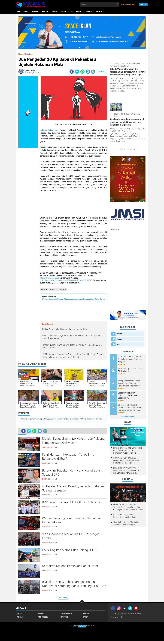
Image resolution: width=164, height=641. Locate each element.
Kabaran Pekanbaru (48, 130)
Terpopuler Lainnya (128, 416)
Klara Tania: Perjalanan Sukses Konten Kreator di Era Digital (126, 515)
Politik (45, 12)
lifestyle (64, 617)
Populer (143, 4)
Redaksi (124, 617)
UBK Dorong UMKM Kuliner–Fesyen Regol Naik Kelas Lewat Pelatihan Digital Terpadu (126, 460)
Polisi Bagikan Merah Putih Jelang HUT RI (70, 550)
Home (19, 12)
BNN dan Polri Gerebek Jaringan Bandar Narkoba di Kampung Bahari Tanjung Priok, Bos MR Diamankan (74, 586)
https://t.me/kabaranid (49, 278)
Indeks (26, 12)
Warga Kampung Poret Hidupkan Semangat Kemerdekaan (71, 520)
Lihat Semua (63, 597)
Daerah (119, 334)
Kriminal (54, 12)
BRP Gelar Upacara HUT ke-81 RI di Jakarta (71, 502)
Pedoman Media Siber (126, 614)
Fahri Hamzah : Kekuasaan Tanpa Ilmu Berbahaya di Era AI (68, 456)
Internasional (66, 614)
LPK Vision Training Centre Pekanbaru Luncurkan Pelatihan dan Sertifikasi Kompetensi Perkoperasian (126, 470)
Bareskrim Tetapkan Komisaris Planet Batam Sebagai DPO (72, 472)
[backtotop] (82, 602)
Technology (88, 12)
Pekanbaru (62, 289)
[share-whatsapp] (82, 71)
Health (19, 614)
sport (78, 12)
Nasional (35, 12)
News (52, 289)
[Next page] (138, 149)
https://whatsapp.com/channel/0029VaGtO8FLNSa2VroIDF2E (66, 280)
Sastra (99, 12)
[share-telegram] (88, 71)
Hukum (63, 12)
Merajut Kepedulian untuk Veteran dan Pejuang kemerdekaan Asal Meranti (73, 440)
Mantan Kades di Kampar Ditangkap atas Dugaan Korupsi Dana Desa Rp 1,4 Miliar (73, 299)
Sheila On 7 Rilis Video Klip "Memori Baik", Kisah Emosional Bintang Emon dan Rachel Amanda (128, 507)
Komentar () (102, 71)
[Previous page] (117, 149)
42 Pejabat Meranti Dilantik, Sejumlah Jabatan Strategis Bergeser (73, 488)
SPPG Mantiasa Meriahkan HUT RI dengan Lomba (70, 536)
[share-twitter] (77, 71)
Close (82, 626)
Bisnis (71, 12)
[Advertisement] (73, 205)
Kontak (138, 614)
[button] (79, 47)
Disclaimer (115, 617)
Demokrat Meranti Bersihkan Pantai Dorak (70, 566)
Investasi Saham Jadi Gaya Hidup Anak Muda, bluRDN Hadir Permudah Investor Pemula (127, 450)
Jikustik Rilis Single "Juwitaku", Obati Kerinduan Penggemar (126, 523)
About (113, 614)
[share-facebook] (72, 71)
